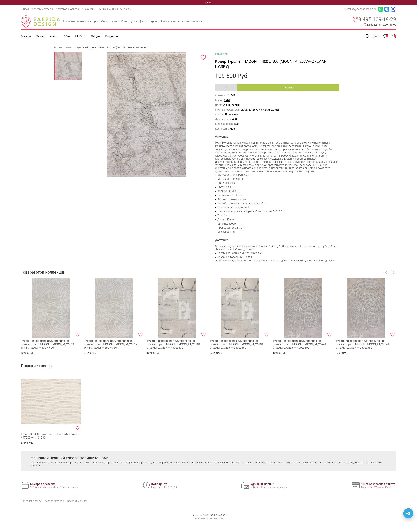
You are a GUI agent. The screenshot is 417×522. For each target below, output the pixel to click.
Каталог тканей (31, 501)
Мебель (80, 36)
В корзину (288, 87)
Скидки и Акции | (108, 9)
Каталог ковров (54, 501)
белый (226, 105)
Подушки (111, 36)
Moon (233, 128)
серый (236, 105)
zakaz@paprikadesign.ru (361, 9)
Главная (58, 47)
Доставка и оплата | (68, 9)
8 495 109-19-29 (377, 19)
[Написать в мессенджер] (408, 513)
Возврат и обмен (77, 501)
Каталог (68, 47)
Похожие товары (37, 365)
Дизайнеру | (89, 9)
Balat (227, 100)
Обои (67, 36)
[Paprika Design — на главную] (40, 21)
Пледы (95, 36)
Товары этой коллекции (43, 272)
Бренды (26, 36)
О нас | (25, 9)
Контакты (125, 9)
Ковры (54, 36)
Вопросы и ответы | (42, 9)
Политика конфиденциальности (208, 518)
